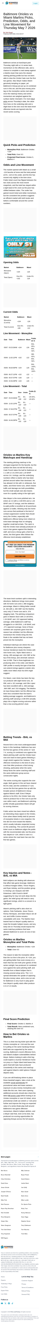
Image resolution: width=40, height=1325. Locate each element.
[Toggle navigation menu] (3, 3)
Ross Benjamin (5, 1217)
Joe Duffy (24, 1187)
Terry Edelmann (26, 1225)
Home (3, 1277)
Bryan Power (25, 1175)
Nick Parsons (5, 1204)
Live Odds (4, 1294)
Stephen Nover (25, 1221)
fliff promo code (14, 1096)
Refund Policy (26, 1291)
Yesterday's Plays (6, 1283)
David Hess (4, 1183)
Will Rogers (4, 1238)
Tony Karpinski (5, 1234)
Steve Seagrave (6, 1225)
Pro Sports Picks (26, 1204)
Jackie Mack (25, 1183)
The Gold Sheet (6, 1229)
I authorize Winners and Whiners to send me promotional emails (18, 560)
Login (35, 3)
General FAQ (26, 1294)
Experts (3, 1280)
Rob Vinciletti (5, 1212)
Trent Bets (24, 1234)
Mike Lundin (25, 1200)
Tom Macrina (25, 1229)
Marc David (24, 1191)
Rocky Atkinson (25, 1212)
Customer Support (27, 1280)
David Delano (25, 1179)
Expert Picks (5, 1290)
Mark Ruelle (4, 1196)
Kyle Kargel (9, 32)
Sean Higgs (24, 1217)
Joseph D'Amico (6, 1191)
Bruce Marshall (5, 1175)
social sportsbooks (18, 1083)
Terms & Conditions (20, 565)
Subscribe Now (20, 556)
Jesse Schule (5, 1187)
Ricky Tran (24, 1208)
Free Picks (4, 1287)
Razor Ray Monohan (7, 1208)
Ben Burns (4, 1170)
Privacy (24, 1284)
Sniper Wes (4, 1221)
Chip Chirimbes (5, 1179)
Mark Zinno (24, 1196)
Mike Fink (4, 1200)
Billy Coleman (25, 1170)
